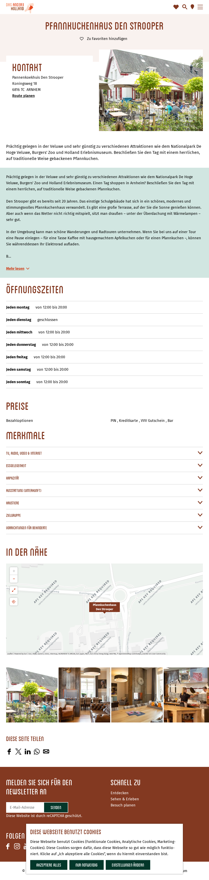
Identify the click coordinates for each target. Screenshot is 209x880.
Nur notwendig (87, 864)
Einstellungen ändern (128, 864)
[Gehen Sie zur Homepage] (20, 7)
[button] (104, 609)
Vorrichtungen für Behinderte (26, 527)
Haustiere (12, 503)
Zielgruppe (13, 515)
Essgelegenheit (16, 465)
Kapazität (12, 478)
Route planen (23, 96)
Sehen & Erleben (125, 799)
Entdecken (120, 793)
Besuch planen (123, 805)
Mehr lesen (15, 268)
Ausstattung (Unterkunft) (23, 490)
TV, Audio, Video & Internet (24, 453)
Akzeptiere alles (48, 864)
